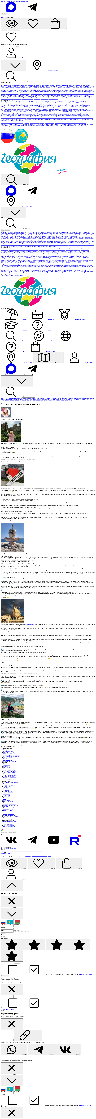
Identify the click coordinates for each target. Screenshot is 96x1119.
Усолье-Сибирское (84, 116)
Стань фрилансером (8, 824)
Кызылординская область (29, 125)
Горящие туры (6, 763)
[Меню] (1, 59)
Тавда (83, 115)
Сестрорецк (81, 114)
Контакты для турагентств (9, 819)
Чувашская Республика (38, 99)
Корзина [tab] (17, 30)
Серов (68, 114)
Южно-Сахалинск (68, 89)
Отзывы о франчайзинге (9, 826)
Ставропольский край (16, 97)
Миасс (6, 110)
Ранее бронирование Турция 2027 (11, 755)
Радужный (71, 113)
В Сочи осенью (8, 399)
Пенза (37, 87)
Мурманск (3, 87)
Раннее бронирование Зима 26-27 (11, 756)
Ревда (87, 113)
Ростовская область (47, 96)
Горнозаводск (7, 105)
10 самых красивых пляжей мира (35, 400)
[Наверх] (12, 885)
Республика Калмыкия (77, 95)
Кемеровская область (89, 91)
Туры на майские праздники (10, 773)
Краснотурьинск (74, 107)
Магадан (71, 86)
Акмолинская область (14, 124)
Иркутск (18, 86)
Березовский (38, 102)
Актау (8, 123)
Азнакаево (7, 101)
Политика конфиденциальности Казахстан (11, 851)
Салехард (56, 87)
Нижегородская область (20, 94)
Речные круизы (7, 766)
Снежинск (7, 115)
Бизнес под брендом (16, 1)
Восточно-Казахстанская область (59, 124)
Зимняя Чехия (71, 399)
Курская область (54, 92)
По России (52, 340)
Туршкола (23, 1)
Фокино (6, 118)
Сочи (92, 87)
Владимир (66, 85)
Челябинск (54, 89)
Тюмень (18, 89)
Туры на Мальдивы (8, 792)
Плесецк (39, 113)
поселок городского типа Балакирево (79, 118)
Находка (62, 110)
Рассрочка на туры (7, 760)
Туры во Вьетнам (7, 791)
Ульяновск (27, 89)
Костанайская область (18, 125)
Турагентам (8, 1)
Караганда (28, 123)
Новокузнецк (11, 111)
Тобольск (32, 116)
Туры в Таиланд (7, 789)
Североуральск (54, 114)
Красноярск (55, 86)
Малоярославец (79, 109)
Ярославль (75, 89)
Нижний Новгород (16, 87)
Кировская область (5, 92)
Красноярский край (35, 92)
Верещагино (33, 104)
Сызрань (71, 115)
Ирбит (85, 105)
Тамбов (8, 89)
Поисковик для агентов (9, 815)
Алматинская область (36, 124)
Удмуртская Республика (72, 97)
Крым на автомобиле (67, 398)
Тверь (11, 89)
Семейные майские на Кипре (19, 399)
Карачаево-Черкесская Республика (75, 91)
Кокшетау (7, 128)
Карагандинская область (7, 125)
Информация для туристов (9, 761)
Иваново (10, 86)
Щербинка (31, 118)
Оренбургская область (62, 94)
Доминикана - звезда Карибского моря (35, 399)
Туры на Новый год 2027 (9, 776)
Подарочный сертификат (9, 753)
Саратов (73, 87)
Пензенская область (82, 94)
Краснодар (50, 86)
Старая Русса (21, 115)
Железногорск (59, 105)
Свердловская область (87, 96)
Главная (2, 374)
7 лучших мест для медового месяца (51, 400)
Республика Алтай (33, 95)
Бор (20, 104)
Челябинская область (27, 99)
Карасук (63, 106)
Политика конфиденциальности (8, 848)
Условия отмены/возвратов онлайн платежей (32, 851)
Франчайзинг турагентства (9, 821)
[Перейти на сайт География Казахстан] (21, 143)
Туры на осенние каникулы (10, 775)
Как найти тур (6, 806)
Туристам (3, 1)
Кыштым (23, 109)
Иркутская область (35, 91)
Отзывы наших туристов (9, 801)
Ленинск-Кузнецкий (39, 109)
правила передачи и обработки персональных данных (38, 856)
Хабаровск (35, 89)
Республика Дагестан (66, 95)
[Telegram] (32, 12)
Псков (44, 87)
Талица (19, 116)
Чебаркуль (18, 118)
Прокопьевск (53, 113)
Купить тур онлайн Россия (9, 804)
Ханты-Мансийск (42, 89)
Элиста (62, 89)
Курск (63, 86)
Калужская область (62, 91)
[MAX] (11, 12)
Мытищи (32, 110)
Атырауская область (46, 124)
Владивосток (53, 85)
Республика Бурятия (56, 95)
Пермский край (90, 94)
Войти (17, 46)
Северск (77, 87)
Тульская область (52, 97)
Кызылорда (38, 123)
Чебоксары (49, 89)
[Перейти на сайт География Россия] (7, 143)
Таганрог (7, 116)
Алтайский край (5, 90)
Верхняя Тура (81, 104)
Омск (29, 87)
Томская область (44, 97)
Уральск (60, 123)
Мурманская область (9, 94)
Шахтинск (73, 123)
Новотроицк (26, 111)
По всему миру (80, 340)
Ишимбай (30, 106)
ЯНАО (46, 99)
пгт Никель (59, 118)
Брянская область (55, 90)
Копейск (47, 107)
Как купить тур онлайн (9, 807)
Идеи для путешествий (18, 374)
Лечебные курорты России (9, 771)
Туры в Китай (6, 794)
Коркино (59, 107)
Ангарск (3, 85)
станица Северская (15, 120)
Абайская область (5, 124)
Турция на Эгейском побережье (23, 398)
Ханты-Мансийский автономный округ (12, 99)
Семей (19, 128)
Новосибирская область (43, 94)
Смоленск (88, 87)
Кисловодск (11, 107)
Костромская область (15, 92)
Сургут (55, 115)
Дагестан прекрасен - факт (67, 400)
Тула (14, 89)
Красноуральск (9, 109)
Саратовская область (66, 96)
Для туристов (8, 374)
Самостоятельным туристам (10, 777)
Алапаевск (22, 101)
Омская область (53, 94)
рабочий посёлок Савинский (67, 119)
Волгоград (71, 85)
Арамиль (7, 85)
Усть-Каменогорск (66, 123)
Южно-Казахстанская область (80, 125)
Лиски (54, 109)
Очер (28, 113)
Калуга (32, 86)
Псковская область (14, 95)
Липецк (67, 86)
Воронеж (80, 85)
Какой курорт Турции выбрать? (8, 398)
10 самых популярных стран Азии (83, 399)
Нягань (78, 111)
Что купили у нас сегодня (9, 779)
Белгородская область (45, 90)
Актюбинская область (25, 124)
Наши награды (6, 800)
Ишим (17, 106)
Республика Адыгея (24, 95)
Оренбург (33, 87)
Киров (40, 86)
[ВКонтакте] (11, 844)
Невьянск (75, 110)
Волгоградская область (76, 90)
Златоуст (73, 105)
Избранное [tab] (10, 30)
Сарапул (39, 114)
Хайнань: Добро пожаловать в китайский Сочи (56, 399)
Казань (28, 86)
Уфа (31, 89)
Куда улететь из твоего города (10, 783)
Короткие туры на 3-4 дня (9, 770)
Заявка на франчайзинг (8, 825)
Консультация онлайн (8, 752)
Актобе (12, 123)
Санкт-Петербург (66, 87)
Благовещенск (33, 85)
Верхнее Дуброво (47, 104)
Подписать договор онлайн (10, 809)
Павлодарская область (52, 125)
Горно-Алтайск (86, 85)
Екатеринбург (4, 86)
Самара (60, 87)
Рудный (56, 123)
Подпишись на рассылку (9, 817)
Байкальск (51, 101)
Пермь (40, 87)
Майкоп (83, 86)
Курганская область (45, 92)
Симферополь (82, 87)
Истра (6, 106)
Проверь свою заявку (8, 749)
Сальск (26, 114)
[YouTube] (53, 844)
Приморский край (5, 95)
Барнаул (23, 85)
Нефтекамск (9, 87)
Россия (2, 82)
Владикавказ (60, 85)
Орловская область (72, 94)
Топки (43, 116)
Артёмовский (36, 101)
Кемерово (36, 86)
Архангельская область (23, 90)
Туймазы (57, 116)
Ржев (16, 114)
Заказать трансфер (7, 757)
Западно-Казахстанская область (85, 124)
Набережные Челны (48, 110)
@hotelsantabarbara (29, 624)
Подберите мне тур (51, 351)
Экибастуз (83, 123)
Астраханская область (34, 90)
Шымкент (78, 123)
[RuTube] (75, 844)
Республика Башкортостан (44, 95)
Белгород (27, 85)
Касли (76, 106)
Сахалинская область (76, 96)
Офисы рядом (27, 206)
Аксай (2, 123)
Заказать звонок (10, 17)
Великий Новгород (45, 85)
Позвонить (3, 17)
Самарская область (56, 96)
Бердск (12, 102)
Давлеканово (21, 105)
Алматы (16, 123)
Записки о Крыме (45, 398)
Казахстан (8, 82)
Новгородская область (31, 94)
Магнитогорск (77, 86)
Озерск (6, 113)
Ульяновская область (83, 97)
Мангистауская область (41, 125)
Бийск (50, 102)
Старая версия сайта (5, 853)
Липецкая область (74, 92)
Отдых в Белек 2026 (36, 398)
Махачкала (88, 86)
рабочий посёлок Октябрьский (44, 119)
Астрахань (18, 85)
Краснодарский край (25, 92)
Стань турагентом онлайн (9, 822)
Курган (60, 86)
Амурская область (13, 90)
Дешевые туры (6, 765)
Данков (35, 105)
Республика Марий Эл (6, 96)
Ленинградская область (64, 92)
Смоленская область (6, 97)
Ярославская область (53, 99)
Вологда (76, 85)
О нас (27, 1)
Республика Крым (87, 95)
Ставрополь (4, 89)
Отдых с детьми (7, 768)
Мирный (19, 110)
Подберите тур (25, 184)
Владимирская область (64, 90)
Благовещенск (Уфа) (79, 102)
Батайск (63, 101)
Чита (58, 89)
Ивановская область (26, 91)
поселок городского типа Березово (17, 119)
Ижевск (14, 86)
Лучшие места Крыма (77, 398)
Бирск (62, 102)
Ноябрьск (65, 111)
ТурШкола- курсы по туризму (10, 816)
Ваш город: (58, 362)
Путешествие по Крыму (56, 398)
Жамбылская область (72, 124)
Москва (3, 70)
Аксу (5, 123)
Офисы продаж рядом (53, 70)
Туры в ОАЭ (6, 790)
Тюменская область (61, 97)
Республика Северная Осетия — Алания (21, 96)
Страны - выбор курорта (9, 785)
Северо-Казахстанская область (65, 125)
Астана (19, 123)
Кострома (44, 86)
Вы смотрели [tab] (4, 30)
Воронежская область (6, 91)
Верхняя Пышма (65, 104)
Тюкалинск (70, 116)
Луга (66, 109)
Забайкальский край (16, 91)
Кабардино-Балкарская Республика (48, 91)
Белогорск (75, 101)
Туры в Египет (6, 787)
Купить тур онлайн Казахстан (10, 805)
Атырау (23, 123)
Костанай (33, 123)
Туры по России (7, 795)
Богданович (8, 104)
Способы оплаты (7, 758)
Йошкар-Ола (23, 86)
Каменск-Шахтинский (47, 106)
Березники (25, 102)
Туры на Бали (6, 796)
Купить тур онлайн (8, 751)
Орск (18, 113)
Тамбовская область (26, 97)
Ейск (46, 105)
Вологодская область (87, 90)
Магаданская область (83, 92)
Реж (6, 114)
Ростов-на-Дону (50, 87)
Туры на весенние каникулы (10, 772)
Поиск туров (25, 340)
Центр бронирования (8, 814)
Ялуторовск (45, 118)
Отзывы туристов (7, 810)
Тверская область (35, 97)
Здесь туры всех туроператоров (10, 782)
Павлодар (43, 123)
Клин (24, 107)
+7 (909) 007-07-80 (5, 307)
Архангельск (12, 85)
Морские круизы (7, 767)
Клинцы (34, 107)
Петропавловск (50, 123)
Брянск (39, 85)
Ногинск (55, 111)
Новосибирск (24, 87)
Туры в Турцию (7, 786)
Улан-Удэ (22, 89)
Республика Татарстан (36, 96)
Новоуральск (41, 111)
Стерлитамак (38, 115)
